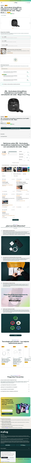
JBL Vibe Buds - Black (22, 200)
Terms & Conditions (7, 461)
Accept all (4, 457)
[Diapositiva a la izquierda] (1, 23)
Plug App (6, 427)
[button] (1, 2)
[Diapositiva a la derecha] (30, 23)
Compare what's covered (4, 68)
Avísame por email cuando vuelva (15, 128)
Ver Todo (15, 335)
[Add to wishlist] (29, 15)
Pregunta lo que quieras (16, 162)
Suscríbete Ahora (7, 413)
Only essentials (12, 457)
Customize (8, 459)
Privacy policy (2, 461)
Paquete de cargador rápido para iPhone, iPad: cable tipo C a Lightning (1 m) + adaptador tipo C (6, 360)
